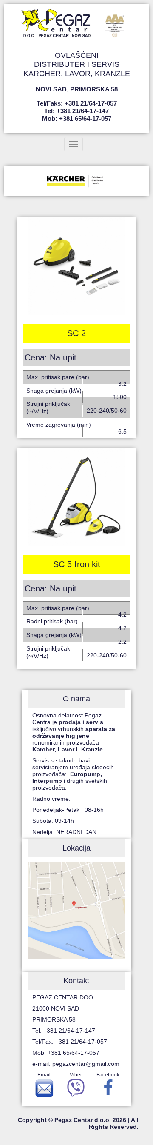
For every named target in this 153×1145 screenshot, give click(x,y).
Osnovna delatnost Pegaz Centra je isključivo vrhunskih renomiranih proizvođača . (73, 732)
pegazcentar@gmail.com (85, 1063)
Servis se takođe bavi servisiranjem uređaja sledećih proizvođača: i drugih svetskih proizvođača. (73, 774)
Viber (76, 1075)
